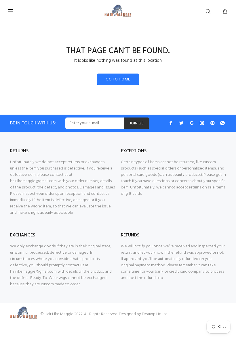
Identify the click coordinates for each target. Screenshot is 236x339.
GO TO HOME (118, 79)
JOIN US (137, 123)
